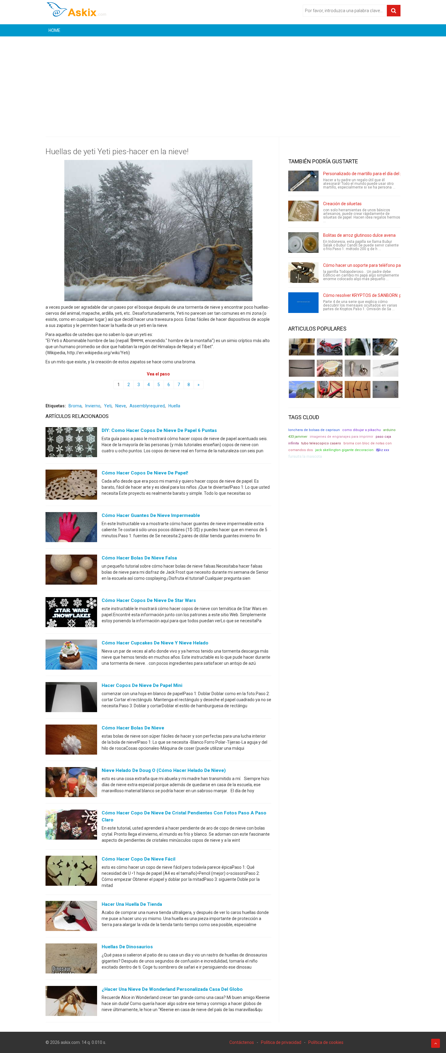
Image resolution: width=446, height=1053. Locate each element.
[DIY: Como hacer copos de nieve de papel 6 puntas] (71, 443)
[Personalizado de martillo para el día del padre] (303, 181)
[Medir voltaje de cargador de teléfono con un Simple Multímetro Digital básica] (329, 389)
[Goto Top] (435, 1043)
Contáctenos (241, 1042)
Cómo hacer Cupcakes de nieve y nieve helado (155, 643)
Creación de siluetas (342, 203)
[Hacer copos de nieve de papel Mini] (71, 698)
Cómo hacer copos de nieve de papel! (145, 473)
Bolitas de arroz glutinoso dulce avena (359, 235)
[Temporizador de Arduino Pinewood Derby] (301, 347)
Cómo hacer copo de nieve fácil (138, 859)
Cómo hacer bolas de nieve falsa (139, 558)
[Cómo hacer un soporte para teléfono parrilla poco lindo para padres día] (303, 272)
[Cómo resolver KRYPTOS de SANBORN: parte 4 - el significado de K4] (303, 302)
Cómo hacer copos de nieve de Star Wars (149, 600)
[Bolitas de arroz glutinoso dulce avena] (303, 242)
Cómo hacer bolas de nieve (133, 728)
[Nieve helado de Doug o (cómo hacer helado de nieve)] (71, 783)
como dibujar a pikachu (361, 430)
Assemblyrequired (147, 405)
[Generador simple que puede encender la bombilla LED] (385, 389)
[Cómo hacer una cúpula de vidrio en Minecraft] (301, 389)
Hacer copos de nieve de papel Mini (142, 685)
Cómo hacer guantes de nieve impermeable (151, 515)
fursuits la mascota (305, 456)
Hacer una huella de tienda (132, 904)
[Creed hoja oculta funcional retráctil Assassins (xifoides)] (385, 368)
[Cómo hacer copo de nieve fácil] (71, 872)
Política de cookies (325, 1042)
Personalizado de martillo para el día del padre (367, 173)
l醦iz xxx (382, 450)
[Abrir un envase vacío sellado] (329, 368)
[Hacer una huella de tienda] (71, 917)
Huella (174, 405)
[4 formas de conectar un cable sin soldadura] (357, 389)
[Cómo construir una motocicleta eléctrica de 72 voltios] (329, 347)
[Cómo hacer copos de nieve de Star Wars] (71, 613)
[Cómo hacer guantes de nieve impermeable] (71, 528)
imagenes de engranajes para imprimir (341, 437)
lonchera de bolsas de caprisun (314, 430)
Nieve (120, 405)
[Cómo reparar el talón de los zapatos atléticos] (357, 347)
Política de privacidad (281, 1042)
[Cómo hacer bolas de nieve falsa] (71, 571)
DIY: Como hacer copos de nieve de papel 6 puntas (159, 430)
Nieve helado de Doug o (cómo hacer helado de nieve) (164, 770)
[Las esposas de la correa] (301, 368)
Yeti (108, 405)
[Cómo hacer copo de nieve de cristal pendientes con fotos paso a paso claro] (71, 826)
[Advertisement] (223, 81)
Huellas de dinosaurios (127, 946)
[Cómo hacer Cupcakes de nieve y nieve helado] (71, 656)
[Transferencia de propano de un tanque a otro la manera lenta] (385, 347)
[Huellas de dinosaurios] (71, 959)
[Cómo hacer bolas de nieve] (71, 741)
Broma (75, 405)
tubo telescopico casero (321, 443)
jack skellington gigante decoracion (344, 450)
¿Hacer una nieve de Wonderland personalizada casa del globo (172, 989)
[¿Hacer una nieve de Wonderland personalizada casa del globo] (71, 1002)
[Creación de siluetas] (303, 211)
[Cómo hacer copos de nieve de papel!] (71, 486)
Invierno (92, 405)
